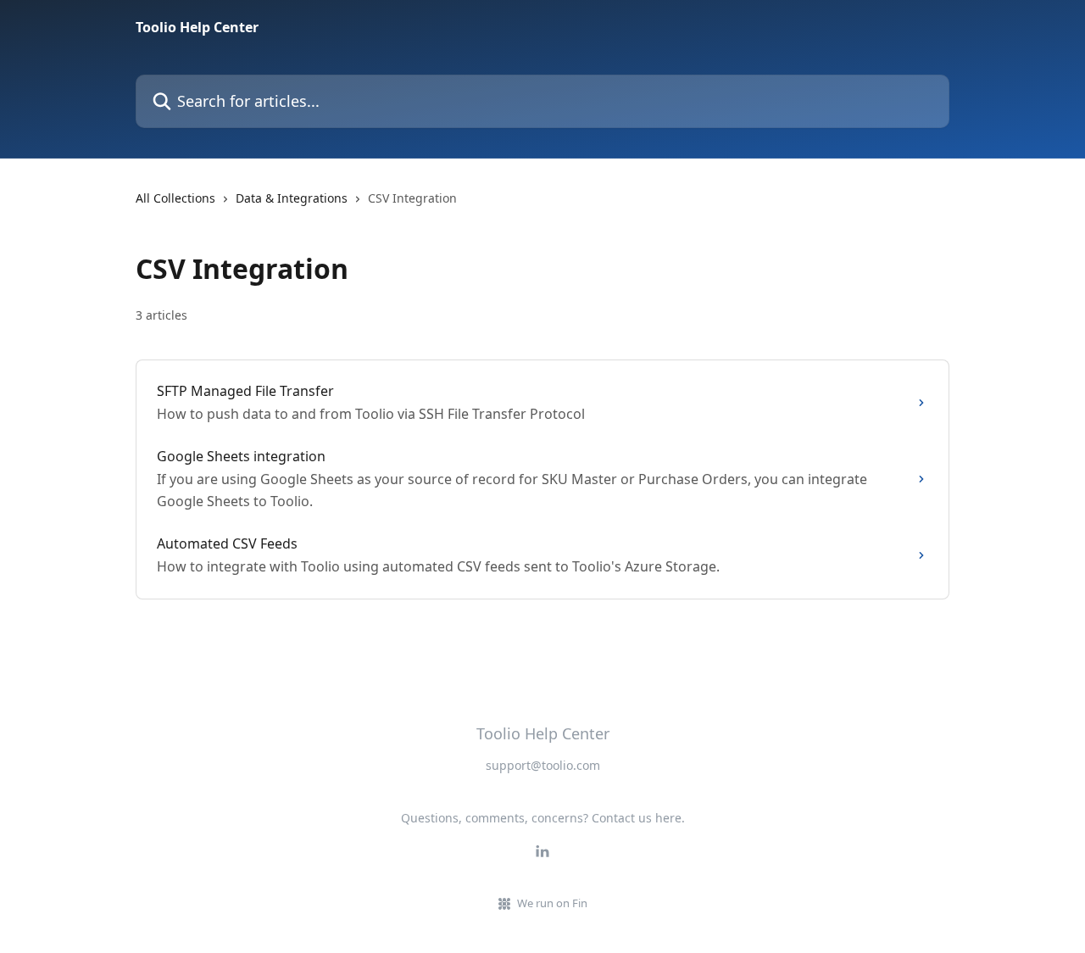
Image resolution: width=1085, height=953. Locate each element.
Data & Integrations (292, 198)
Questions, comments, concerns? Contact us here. (543, 818)
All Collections (175, 198)
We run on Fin (552, 903)
